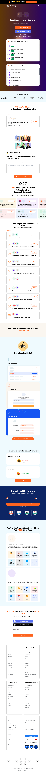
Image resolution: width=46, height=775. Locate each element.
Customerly (10, 674)
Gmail (9, 689)
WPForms (27, 703)
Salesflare (10, 665)
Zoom (9, 707)
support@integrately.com (32, 742)
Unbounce (27, 698)
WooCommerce (11, 696)
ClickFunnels (27, 667)
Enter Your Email (16, 629)
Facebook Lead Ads (29, 649)
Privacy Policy (19, 770)
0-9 (8, 758)
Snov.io (9, 670)
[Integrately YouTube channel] (36, 739)
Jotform (26, 692)
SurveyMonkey (28, 701)
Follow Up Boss (11, 652)
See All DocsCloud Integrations (34, 561)
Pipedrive (10, 663)
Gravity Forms (27, 687)
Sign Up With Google (24, 31)
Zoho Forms (27, 709)
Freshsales (10, 656)
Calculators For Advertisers (30, 733)
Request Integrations (12, 727)
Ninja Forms (27, 705)
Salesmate (10, 667)
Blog (9, 720)
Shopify (9, 692)
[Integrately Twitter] (27, 739)
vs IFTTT (10, 744)
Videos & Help (10, 729)
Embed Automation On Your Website (30, 723)
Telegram (10, 709)
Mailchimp (27, 665)
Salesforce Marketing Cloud (30, 674)
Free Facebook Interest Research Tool (29, 730)
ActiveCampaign (28, 652)
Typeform (27, 694)
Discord (9, 703)
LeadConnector (28, 654)
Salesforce (10, 649)
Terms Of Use (26, 770)
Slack (9, 698)
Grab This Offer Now (32, 2)
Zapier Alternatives (12, 725)
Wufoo (26, 696)
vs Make (9, 742)
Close (9, 661)
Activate (35, 121)
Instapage (27, 707)
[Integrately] (11, 5)
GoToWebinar (27, 663)
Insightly (9, 654)
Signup (9, 731)
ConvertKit (27, 672)
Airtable (9, 705)
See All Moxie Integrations (34, 596)
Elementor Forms (28, 685)
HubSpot (27, 656)
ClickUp (9, 694)
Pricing (9, 723)
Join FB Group (32, 736)
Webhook (10, 687)
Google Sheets (11, 685)
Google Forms (28, 689)
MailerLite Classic (28, 670)
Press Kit (9, 734)
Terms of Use (25, 638)
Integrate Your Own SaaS (30, 720)
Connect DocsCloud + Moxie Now (21, 439)
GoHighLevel (27, 658)
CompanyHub (10, 658)
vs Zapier (10, 739)
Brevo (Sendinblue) (29, 661)
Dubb (9, 672)
